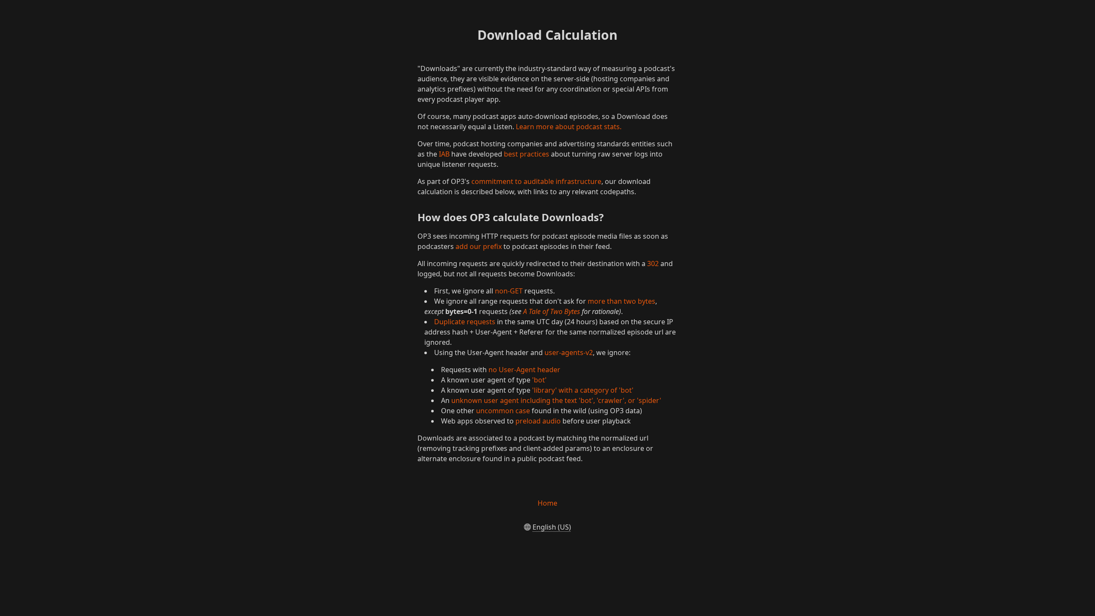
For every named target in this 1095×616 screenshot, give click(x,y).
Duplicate (449, 321)
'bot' (539, 380)
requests (481, 321)
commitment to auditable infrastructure (536, 181)
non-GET (509, 291)
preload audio (538, 421)
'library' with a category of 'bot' (582, 390)
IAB (444, 154)
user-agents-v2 (569, 352)
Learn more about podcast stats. (568, 126)
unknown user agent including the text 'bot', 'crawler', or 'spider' (556, 400)
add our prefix (479, 246)
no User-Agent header (524, 369)
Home (547, 503)
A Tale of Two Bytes (551, 311)
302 (653, 263)
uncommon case (503, 410)
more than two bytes (621, 301)
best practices (526, 154)
